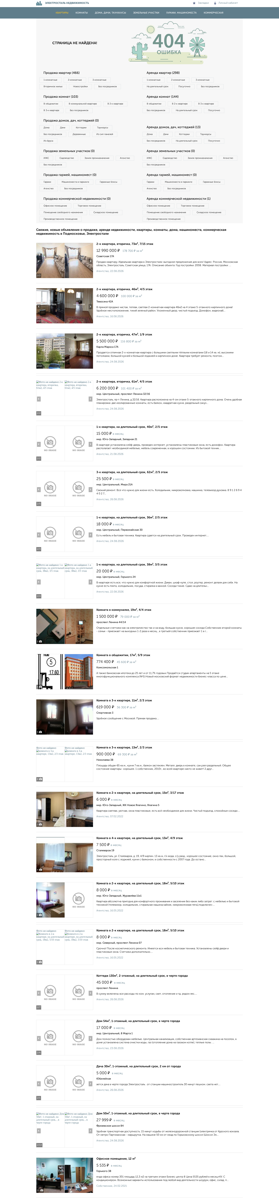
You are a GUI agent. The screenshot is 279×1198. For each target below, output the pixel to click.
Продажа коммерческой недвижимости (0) (77, 199)
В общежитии (51, 104)
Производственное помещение (61, 219)
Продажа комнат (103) (60, 96)
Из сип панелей (104, 134)
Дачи (62, 128)
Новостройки (80, 86)
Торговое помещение (89, 206)
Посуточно (184, 86)
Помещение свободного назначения (63, 212)
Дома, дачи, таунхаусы (110, 13)
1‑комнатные (50, 80)
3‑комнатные (99, 80)
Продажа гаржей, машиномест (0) (69, 175)
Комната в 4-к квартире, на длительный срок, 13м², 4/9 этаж (139, 838)
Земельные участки (146, 13)
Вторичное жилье (53, 86)
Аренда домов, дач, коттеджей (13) (174, 127)
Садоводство (67, 158)
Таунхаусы (102, 128)
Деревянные (79, 134)
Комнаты (82, 13)
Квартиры (62, 13)
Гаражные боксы (108, 182)
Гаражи (47, 182)
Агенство (125, 158)
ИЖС (46, 158)
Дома (46, 128)
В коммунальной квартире (83, 104)
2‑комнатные (75, 80)
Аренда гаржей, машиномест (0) (172, 175)
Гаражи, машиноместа (181, 13)
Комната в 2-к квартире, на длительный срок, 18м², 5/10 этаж (140, 883)
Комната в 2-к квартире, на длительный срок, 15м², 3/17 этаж (140, 792)
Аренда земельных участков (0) (171, 151)
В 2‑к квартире (115, 104)
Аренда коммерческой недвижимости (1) (179, 199)
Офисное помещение (55, 206)
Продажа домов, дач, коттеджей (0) (71, 120)
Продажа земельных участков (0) (69, 151)
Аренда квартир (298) (163, 73)
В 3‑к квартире (51, 110)
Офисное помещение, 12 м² (116, 1158)
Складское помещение (105, 212)
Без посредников (107, 86)
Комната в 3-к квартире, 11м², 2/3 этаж (124, 700)
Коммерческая (213, 13)
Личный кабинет (228, 3)
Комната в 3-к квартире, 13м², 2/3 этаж (124, 747)
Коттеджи (81, 128)
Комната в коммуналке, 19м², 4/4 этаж (123, 610)
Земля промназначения (97, 158)
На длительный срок (157, 86)
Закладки (203, 3)
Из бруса (48, 141)
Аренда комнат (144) (163, 96)
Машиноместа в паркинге (75, 182)
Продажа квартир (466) (61, 73)
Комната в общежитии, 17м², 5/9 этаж (123, 655)
